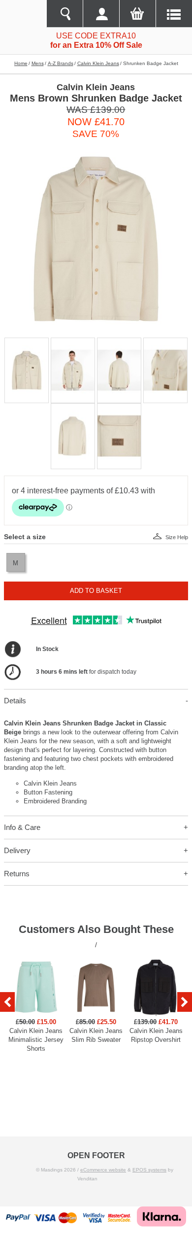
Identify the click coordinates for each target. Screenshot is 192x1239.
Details (15, 700)
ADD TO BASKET (96, 590)
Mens (38, 63)
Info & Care (22, 827)
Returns (17, 873)
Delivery (17, 850)
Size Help (176, 537)
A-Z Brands (60, 63)
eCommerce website (103, 1169)
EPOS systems (149, 1169)
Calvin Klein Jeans (98, 63)
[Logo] (23, 14)
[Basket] (137, 14)
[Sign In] (101, 14)
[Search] (64, 14)
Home (21, 63)
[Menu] (174, 14)
